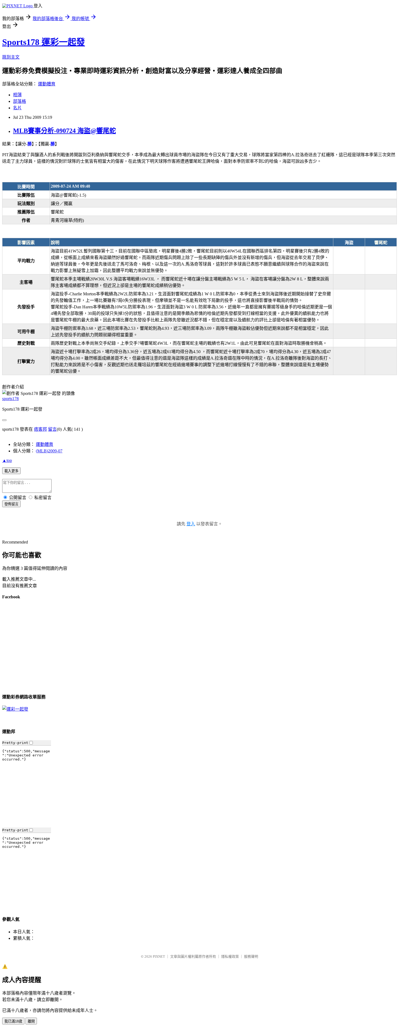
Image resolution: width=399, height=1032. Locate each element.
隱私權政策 (230, 956)
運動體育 (46, 84)
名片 (17, 108)
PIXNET (159, 956)
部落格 (19, 101)
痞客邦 (40, 429)
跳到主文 (11, 57)
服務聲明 (251, 956)
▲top (7, 460)
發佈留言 (11, 504)
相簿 (17, 94)
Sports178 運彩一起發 (43, 42)
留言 (52, 429)
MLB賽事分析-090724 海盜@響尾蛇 (64, 130)
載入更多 (11, 471)
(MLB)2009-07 (49, 451)
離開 (31, 1021)
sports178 (10, 398)
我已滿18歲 (13, 1021)
